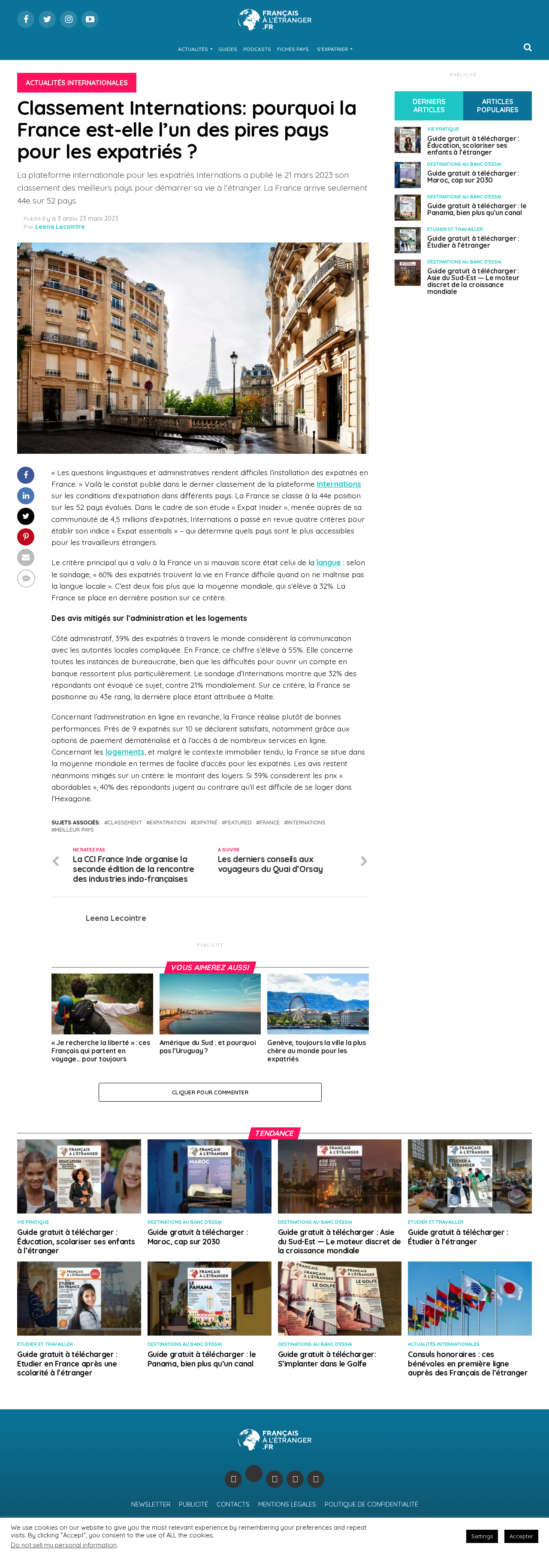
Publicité (193, 1504)
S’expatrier (332, 49)
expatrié (205, 822)
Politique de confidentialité (371, 1504)
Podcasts (257, 49)
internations (306, 822)
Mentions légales (287, 1504)
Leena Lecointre (60, 227)
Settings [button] (482, 1536)
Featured (238, 822)
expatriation (168, 822)
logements (125, 751)
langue (329, 562)
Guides (227, 49)
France (269, 822)
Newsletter (150, 1504)
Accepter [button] (521, 1536)
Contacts (233, 1504)
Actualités (193, 49)
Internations (339, 483)
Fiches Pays (293, 49)
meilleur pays (74, 830)
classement (125, 822)
